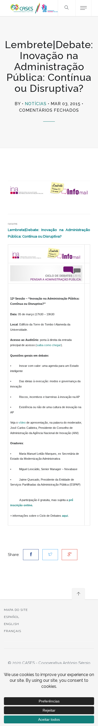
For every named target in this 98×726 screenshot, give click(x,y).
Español (11, 617)
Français (12, 631)
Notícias (36, 103)
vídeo (22, 422)
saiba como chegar (49, 345)
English (11, 624)
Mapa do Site (16, 610)
